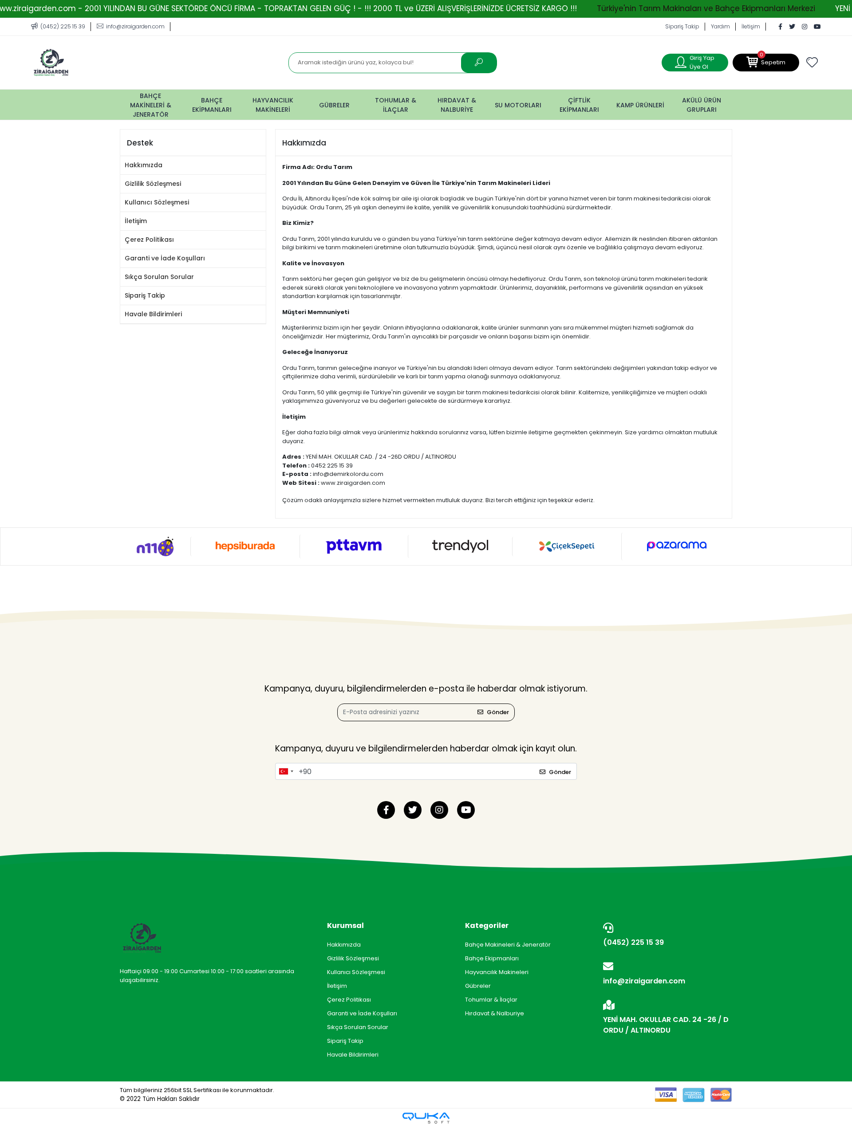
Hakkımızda (143, 165)
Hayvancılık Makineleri (497, 972)
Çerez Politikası (149, 239)
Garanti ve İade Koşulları (165, 258)
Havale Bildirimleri (153, 314)
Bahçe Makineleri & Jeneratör (508, 944)
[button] (766, 62)
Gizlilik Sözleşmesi (153, 183)
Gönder (498, 712)
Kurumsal (345, 925)
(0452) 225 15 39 (633, 942)
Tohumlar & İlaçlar (491, 999)
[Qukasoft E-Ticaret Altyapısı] (426, 1118)
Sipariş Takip (682, 26)
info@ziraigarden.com (644, 981)
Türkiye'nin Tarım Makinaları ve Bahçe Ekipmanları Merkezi (706, 8)
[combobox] (286, 771)
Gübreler (478, 986)
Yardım (720, 26)
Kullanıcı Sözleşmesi (157, 202)
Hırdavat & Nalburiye (494, 1013)
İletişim (751, 26)
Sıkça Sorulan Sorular (159, 276)
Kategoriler (487, 925)
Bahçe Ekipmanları (492, 958)
